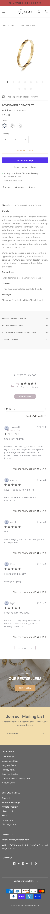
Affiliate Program (10, 806)
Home (4, 26)
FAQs (4, 815)
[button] (25, 54)
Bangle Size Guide (10, 760)
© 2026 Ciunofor (17, 905)
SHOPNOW (25, 688)
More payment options (25, 167)
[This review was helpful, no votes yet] (38, 468)
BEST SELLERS (13, 26)
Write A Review (25, 396)
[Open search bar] (39, 12)
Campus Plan (8, 756)
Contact (6, 798)
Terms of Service (10, 774)
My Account (7, 811)
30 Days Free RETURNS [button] (12, 325)
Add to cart (25, 150)
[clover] (19, 125)
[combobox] (36, 416)
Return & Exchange (11, 802)
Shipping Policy (9, 824)
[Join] (43, 733)
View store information (13, 180)
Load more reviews (25, 648)
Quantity (5, 133)
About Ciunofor (9, 782)
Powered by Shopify (32, 905)
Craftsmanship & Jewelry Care (16, 778)
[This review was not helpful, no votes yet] (43, 468)
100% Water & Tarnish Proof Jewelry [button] (20, 332)
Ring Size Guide (9, 765)
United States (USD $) (24, 880)
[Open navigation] (3, 12)
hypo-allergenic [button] (10, 339)
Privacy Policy (8, 769)
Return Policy (8, 820)
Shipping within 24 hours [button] (14, 318)
